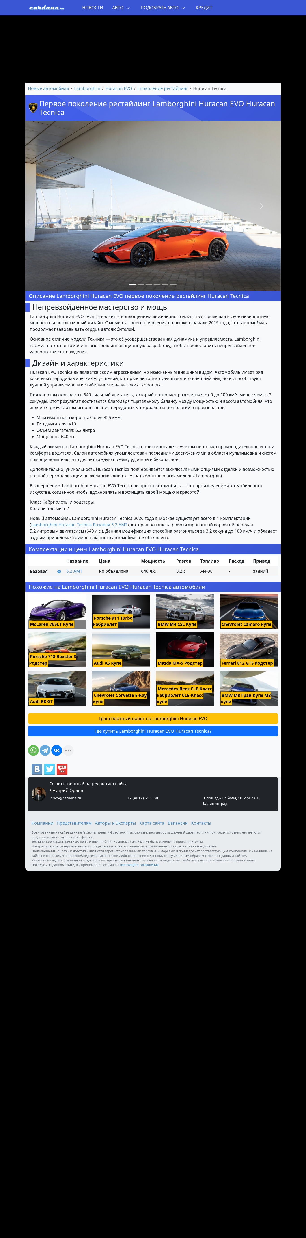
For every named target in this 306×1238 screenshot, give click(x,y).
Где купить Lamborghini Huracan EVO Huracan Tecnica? (153, 731)
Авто (118, 8)
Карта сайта (151, 823)
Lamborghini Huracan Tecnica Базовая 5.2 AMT (79, 525)
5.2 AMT (74, 571)
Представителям (74, 823)
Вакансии (178, 823)
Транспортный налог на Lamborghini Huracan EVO (153, 718)
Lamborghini (87, 88)
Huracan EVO (119, 88)
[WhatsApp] (33, 750)
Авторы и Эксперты (115, 823)
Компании (42, 823)
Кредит (204, 8)
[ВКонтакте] (56, 750)
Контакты (201, 823)
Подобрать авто (160, 8)
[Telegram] (45, 750)
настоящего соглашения (139, 864)
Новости (92, 8)
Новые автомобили (48, 88)
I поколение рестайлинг (162, 88)
